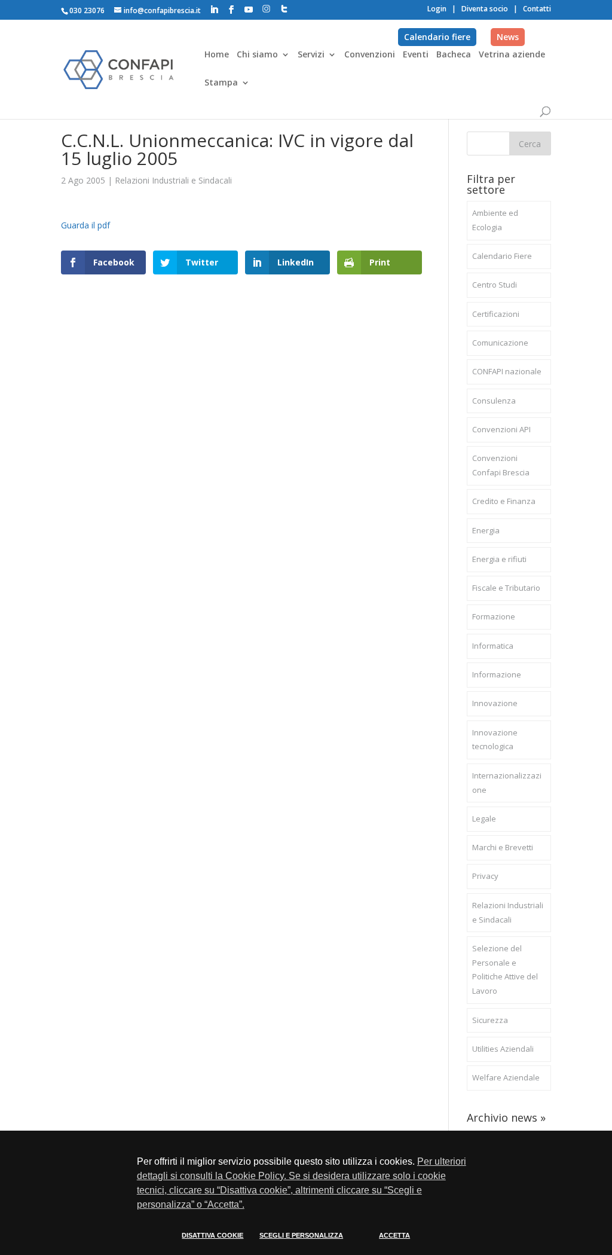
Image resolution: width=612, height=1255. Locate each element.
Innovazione (495, 703)
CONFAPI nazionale (506, 371)
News (508, 36)
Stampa (221, 83)
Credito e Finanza (504, 501)
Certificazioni (495, 314)
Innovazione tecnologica (495, 739)
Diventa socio (484, 9)
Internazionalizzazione (506, 782)
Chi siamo (257, 55)
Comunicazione (500, 342)
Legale (484, 818)
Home (216, 55)
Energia (486, 530)
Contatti (537, 9)
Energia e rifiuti (499, 559)
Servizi (311, 55)
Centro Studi (494, 284)
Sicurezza (490, 1020)
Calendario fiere (437, 36)
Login (436, 9)
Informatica (492, 645)
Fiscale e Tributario (506, 587)
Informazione (496, 674)
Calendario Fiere (502, 256)
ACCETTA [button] (394, 1235)
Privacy (485, 876)
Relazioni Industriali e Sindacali (173, 180)
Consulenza (494, 400)
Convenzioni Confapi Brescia (501, 465)
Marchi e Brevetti (502, 847)
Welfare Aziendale (506, 1077)
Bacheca (453, 55)
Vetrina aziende (512, 55)
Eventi (416, 55)
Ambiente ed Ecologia (495, 220)
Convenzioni (369, 55)
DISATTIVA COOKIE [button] (212, 1235)
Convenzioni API (501, 429)
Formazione (493, 616)
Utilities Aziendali (503, 1048)
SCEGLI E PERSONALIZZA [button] (301, 1235)
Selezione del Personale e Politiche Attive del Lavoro (505, 969)
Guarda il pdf (85, 225)
